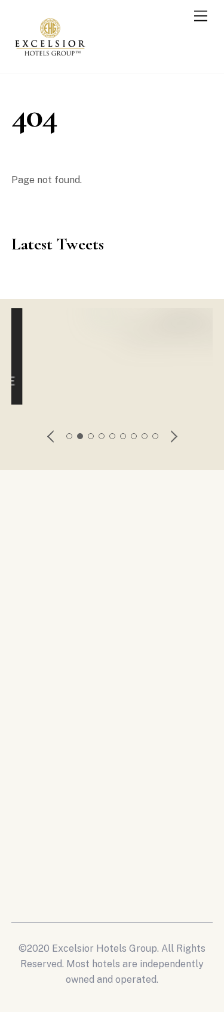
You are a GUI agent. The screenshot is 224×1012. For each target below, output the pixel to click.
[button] (51, 436)
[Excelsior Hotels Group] (50, 58)
